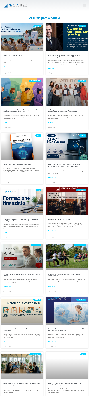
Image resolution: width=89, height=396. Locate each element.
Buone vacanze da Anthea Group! (13, 55)
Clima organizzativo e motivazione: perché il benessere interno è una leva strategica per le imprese (21, 384)
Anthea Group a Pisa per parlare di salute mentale (17, 164)
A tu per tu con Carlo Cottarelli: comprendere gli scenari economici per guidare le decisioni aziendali (64, 56)
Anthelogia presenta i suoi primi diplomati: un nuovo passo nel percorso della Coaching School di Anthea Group (66, 110)
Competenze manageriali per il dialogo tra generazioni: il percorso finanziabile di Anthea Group (20, 110)
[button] (84, 5)
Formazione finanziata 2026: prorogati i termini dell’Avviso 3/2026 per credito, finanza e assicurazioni (20, 220)
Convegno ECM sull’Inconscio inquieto (59, 219)
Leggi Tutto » (7, 66)
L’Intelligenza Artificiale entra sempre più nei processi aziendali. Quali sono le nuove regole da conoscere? (64, 165)
